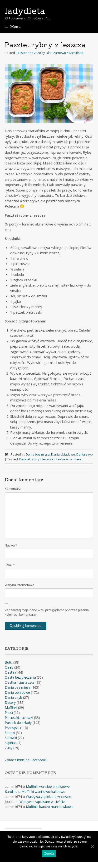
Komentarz (13, 488)
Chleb (9, 667)
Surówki (11, 737)
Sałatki (10, 732)
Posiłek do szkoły (18, 722)
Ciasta (9, 672)
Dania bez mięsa (38, 454)
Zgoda (49, 853)
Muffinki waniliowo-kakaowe (48, 786)
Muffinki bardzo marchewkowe (50, 806)
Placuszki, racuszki (19, 717)
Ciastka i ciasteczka (19, 682)
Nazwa (11, 545)
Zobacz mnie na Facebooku (26, 760)
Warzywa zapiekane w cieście (48, 796)
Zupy (8, 747)
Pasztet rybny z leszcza (36, 459)
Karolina (11, 791)
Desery (10, 702)
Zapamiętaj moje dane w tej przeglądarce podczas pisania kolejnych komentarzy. (47, 612)
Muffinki (11, 707)
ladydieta (25, 11)
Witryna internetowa (19, 585)
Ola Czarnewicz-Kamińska (64, 53)
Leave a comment (69, 459)
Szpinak (10, 742)
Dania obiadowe (63, 454)
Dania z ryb (84, 454)
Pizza (9, 712)
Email (10, 565)
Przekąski (12, 727)
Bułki (8, 662)
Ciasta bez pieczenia (20, 677)
